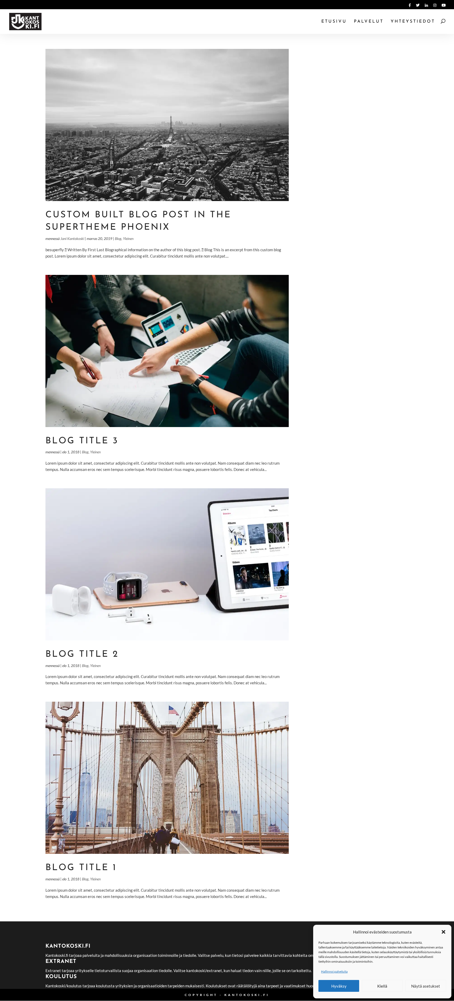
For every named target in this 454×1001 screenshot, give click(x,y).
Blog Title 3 (81, 441)
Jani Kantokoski (72, 238)
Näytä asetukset (425, 986)
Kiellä (382, 986)
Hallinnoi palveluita (334, 971)
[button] (443, 932)
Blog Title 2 (82, 654)
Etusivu (334, 22)
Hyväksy (339, 986)
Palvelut (369, 22)
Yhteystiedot (413, 22)
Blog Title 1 (81, 867)
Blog (118, 238)
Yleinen (128, 238)
